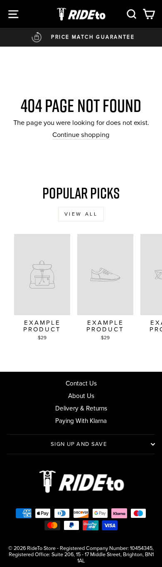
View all (81, 214)
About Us (81, 395)
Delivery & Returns (81, 408)
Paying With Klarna (81, 420)
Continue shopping (81, 135)
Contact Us (81, 383)
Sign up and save (79, 444)
